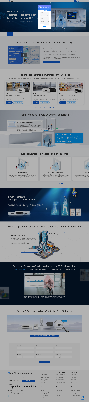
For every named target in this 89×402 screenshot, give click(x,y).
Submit (44, 26)
